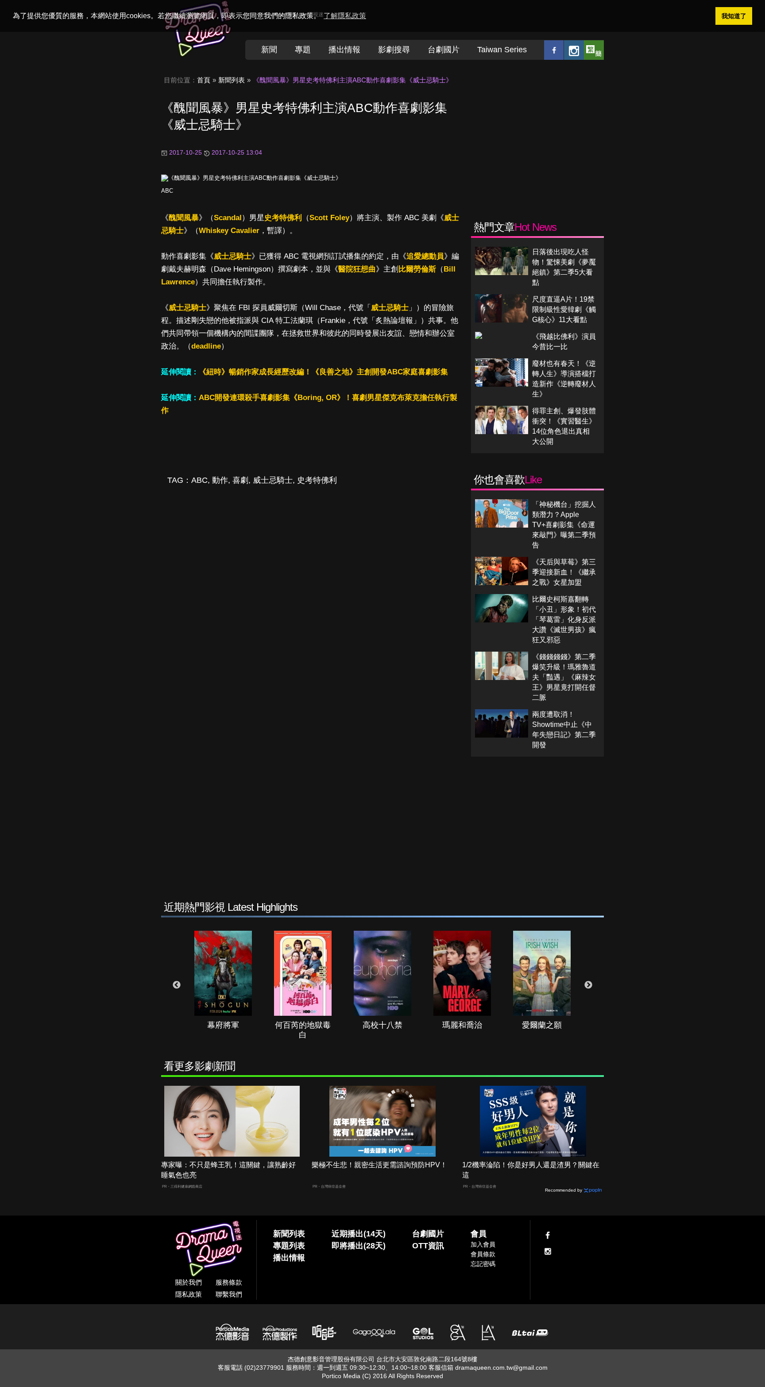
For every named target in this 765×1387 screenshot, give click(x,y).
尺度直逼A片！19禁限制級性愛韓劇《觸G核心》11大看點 (564, 309)
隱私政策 (188, 1294)
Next (588, 985)
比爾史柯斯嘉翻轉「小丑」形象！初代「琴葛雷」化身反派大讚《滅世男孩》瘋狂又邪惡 (564, 619)
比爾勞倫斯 (417, 269)
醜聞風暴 (184, 218)
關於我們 (188, 1282)
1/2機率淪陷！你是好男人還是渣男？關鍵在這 (530, 1170)
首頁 (203, 80)
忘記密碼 (483, 1263)
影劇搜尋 (394, 49)
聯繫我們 (229, 1294)
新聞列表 (231, 80)
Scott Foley (329, 218)
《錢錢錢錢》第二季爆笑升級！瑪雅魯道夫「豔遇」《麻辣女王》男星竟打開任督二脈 (564, 677)
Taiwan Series (502, 49)
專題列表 (289, 1245)
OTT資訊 (428, 1245)
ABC (167, 190)
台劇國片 (444, 49)
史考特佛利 (283, 218)
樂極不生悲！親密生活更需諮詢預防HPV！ (379, 1165)
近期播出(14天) (359, 1233)
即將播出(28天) (359, 1245)
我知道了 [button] (734, 15)
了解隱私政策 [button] (345, 15)
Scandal (228, 218)
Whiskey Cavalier (229, 230)
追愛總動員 (425, 256)
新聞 (269, 49)
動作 (220, 480)
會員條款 (483, 1254)
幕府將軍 (223, 1025)
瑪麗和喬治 (462, 1025)
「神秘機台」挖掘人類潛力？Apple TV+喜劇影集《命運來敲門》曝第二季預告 (564, 525)
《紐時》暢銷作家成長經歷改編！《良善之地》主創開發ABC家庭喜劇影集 (323, 372)
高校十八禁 (382, 1025)
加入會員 (483, 1244)
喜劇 (240, 480)
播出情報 (344, 49)
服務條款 (229, 1282)
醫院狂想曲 (357, 269)
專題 (303, 49)
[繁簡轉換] (594, 50)
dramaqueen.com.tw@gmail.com (501, 1367)
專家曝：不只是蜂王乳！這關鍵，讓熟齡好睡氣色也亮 (228, 1170)
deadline (206, 346)
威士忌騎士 (232, 256)
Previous (176, 985)
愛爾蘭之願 (542, 1025)
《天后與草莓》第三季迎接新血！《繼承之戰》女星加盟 (564, 572)
